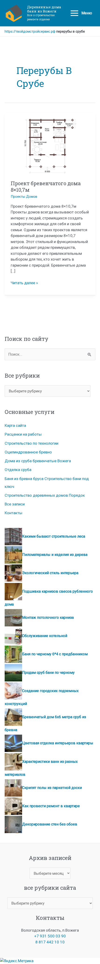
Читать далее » (24, 283)
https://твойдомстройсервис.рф (30, 31)
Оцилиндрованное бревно (28, 452)
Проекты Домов (24, 196)
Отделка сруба (18, 469)
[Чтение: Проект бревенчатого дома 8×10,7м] (50, 146)
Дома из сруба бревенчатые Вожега (38, 461)
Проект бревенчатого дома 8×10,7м (46, 186)
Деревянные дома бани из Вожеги (44, 9)
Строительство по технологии (31, 443)
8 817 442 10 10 (50, 942)
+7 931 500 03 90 (50, 936)
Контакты (13, 513)
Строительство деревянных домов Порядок (45, 495)
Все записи (15, 504)
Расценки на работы (23, 434)
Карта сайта (15, 425)
